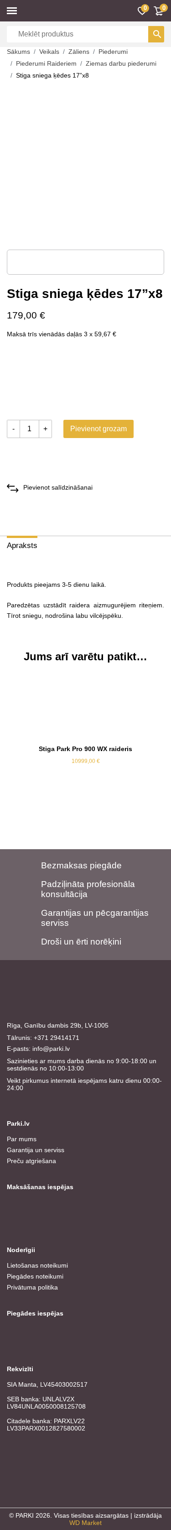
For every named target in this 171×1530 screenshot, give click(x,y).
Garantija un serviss (35, 1150)
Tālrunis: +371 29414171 (43, 1037)
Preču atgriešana (31, 1160)
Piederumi (113, 51)
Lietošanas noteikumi (37, 1265)
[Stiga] (41, 381)
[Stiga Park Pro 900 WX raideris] (85, 706)
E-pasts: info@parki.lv (38, 1048)
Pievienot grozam (98, 429)
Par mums (21, 1139)
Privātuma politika (32, 1287)
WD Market (85, 1522)
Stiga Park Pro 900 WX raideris (85, 748)
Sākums (18, 51)
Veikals (49, 51)
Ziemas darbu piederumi (121, 63)
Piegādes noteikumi (35, 1276)
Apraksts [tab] (22, 545)
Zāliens (78, 51)
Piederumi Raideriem (46, 63)
